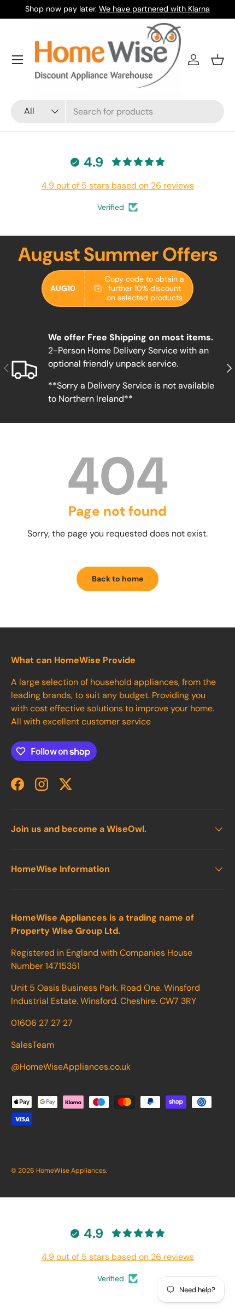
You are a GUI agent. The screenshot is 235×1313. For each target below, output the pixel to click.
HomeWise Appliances (71, 1170)
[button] (217, 60)
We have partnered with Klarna (154, 9)
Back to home (117, 579)
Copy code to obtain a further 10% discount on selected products (144, 288)
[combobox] (117, 111)
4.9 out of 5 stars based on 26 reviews (118, 185)
